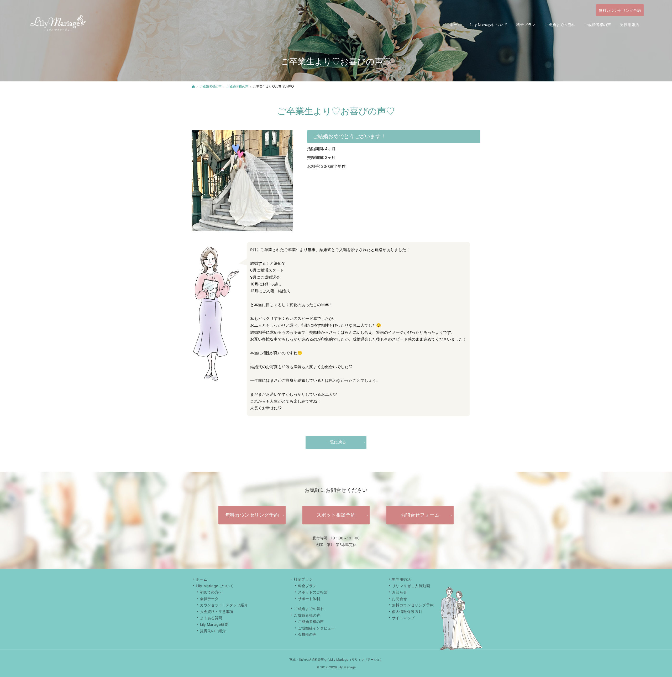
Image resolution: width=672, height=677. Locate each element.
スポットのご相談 (312, 592)
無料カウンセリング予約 (413, 605)
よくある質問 (211, 618)
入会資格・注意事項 (216, 611)
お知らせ (399, 592)
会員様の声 (307, 634)
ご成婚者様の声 (311, 621)
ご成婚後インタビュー (316, 628)
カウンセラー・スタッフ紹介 (224, 605)
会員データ (209, 598)
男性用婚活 (401, 579)
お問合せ (399, 598)
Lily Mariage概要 (214, 624)
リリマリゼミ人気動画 (411, 586)
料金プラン (307, 586)
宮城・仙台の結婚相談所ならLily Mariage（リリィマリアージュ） (336, 660)
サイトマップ (403, 618)
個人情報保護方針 (407, 611)
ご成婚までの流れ (309, 608)
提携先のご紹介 (213, 630)
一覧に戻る (336, 442)
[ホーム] (193, 86)
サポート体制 (309, 598)
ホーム (201, 579)
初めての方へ (211, 592)
